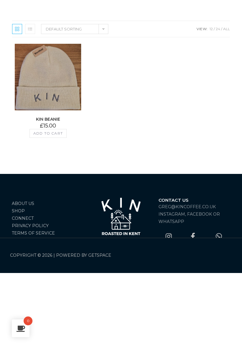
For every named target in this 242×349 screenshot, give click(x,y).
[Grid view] (17, 29)
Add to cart (48, 133)
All (226, 29)
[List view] (30, 29)
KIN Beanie (48, 119)
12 (211, 29)
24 (218, 29)
